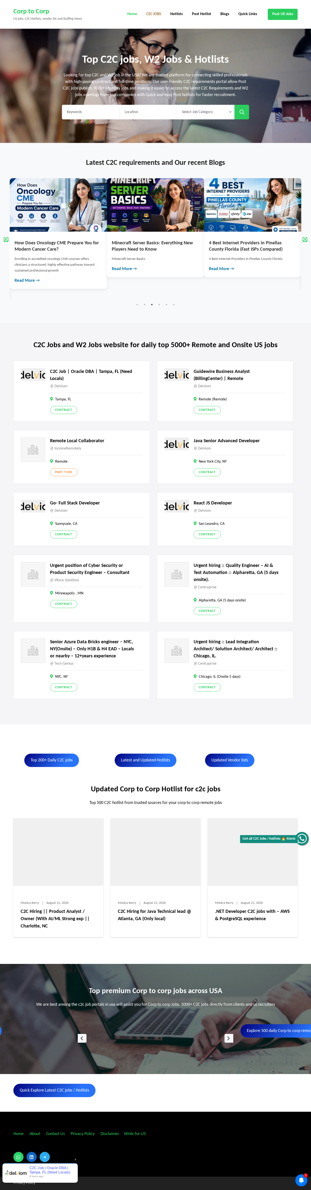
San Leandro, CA (212, 524)
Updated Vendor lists (229, 760)
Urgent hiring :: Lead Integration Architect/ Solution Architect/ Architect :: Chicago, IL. (235, 649)
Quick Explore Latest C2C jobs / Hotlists (54, 1090)
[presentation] (82, 1038)
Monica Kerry (30, 903)
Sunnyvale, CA (66, 524)
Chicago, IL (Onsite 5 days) (220, 677)
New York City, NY (213, 462)
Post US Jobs (282, 14)
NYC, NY (61, 677)
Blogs (224, 14)
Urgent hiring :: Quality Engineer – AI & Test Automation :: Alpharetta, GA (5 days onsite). (236, 572)
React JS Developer (213, 503)
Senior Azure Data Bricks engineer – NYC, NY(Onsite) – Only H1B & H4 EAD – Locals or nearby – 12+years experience (92, 649)
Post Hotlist (201, 14)
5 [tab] (166, 304)
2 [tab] (144, 304)
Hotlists (176, 14)
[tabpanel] (58, 227)
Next (304, 239)
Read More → (27, 269)
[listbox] (155, 1038)
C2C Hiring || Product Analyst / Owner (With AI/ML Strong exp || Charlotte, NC (55, 919)
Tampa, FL (63, 399)
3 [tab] (151, 304)
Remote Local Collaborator (77, 441)
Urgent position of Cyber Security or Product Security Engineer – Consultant (90, 569)
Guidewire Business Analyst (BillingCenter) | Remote (222, 375)
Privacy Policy (82, 1134)
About (35, 1134)
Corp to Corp (31, 11)
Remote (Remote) (213, 399)
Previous (6, 239)
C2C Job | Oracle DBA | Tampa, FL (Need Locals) (91, 375)
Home (132, 14)
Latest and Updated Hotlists (145, 760)
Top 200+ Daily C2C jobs (52, 760)
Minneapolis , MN (69, 593)
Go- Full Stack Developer (75, 503)
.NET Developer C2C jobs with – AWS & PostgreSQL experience (252, 915)
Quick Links (247, 14)
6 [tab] (173, 304)
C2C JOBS (153, 14)
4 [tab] (159, 304)
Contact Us (55, 1134)
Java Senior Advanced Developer (227, 441)
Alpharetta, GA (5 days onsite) (222, 600)
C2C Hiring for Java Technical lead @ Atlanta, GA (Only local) (154, 915)
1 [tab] (137, 304)
